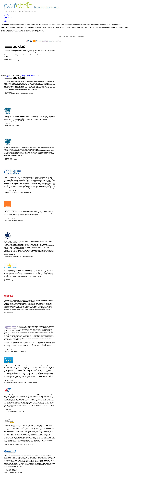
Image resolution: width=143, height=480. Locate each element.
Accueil (6, 14)
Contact (6, 20)
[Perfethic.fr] (32, 12)
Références (7, 18)
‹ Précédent (7, 76)
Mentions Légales (33, 75)
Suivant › (6, 78)
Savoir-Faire (7, 16)
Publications (7, 21)
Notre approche (8, 17)
